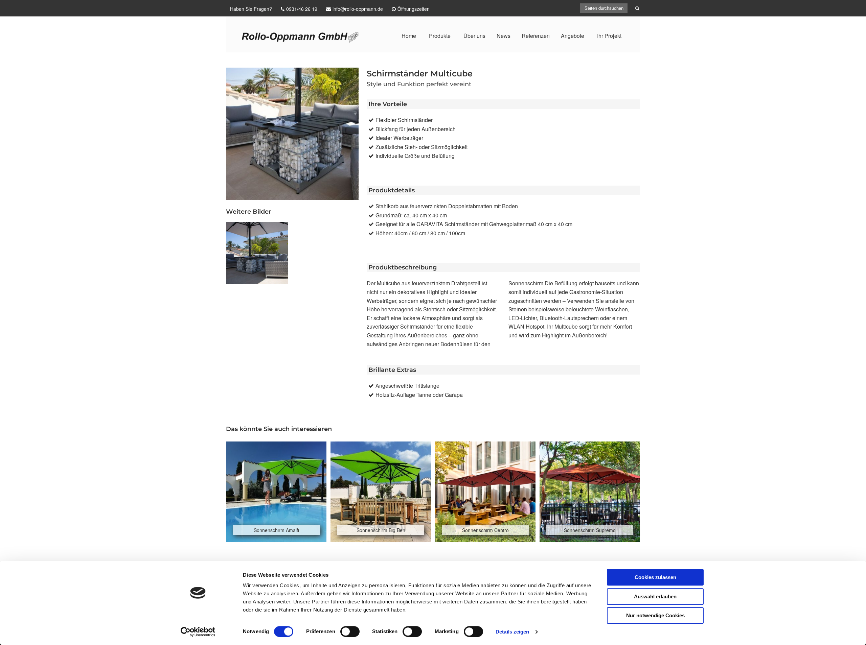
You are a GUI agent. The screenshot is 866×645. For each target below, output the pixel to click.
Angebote (572, 36)
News (503, 36)
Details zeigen (512, 632)
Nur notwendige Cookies (655, 615)
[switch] (350, 631)
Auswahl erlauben (655, 596)
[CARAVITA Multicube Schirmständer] (257, 253)
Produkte (440, 36)
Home (409, 36)
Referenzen (536, 36)
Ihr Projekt (609, 36)
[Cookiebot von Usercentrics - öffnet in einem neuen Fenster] (198, 632)
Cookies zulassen (655, 577)
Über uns (474, 36)
